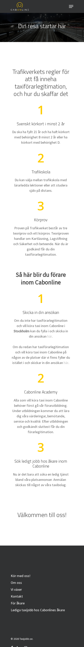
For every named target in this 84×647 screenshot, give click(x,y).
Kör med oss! (20, 576)
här (49, 336)
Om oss (16, 582)
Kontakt (17, 596)
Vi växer (16, 589)
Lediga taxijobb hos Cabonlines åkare (38, 610)
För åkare (18, 603)
